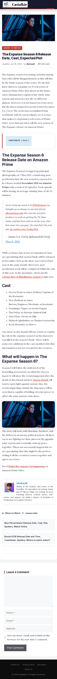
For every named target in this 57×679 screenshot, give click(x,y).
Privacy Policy (29, 665)
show (25, 140)
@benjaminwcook (14, 213)
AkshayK (21, 483)
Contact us (15, 665)
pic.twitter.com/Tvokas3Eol (24, 229)
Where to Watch (12, 513)
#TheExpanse (39, 205)
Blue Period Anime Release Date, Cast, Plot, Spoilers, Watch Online (26, 525)
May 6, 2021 (13, 241)
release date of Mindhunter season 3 (22, 276)
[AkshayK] (9, 492)
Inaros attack (41, 379)
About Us (28, 669)
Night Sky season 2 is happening (26, 466)
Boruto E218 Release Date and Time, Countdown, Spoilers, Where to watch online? (27, 538)
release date (31, 513)
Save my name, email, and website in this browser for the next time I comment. (28, 637)
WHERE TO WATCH (12, 48)
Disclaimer (41, 665)
